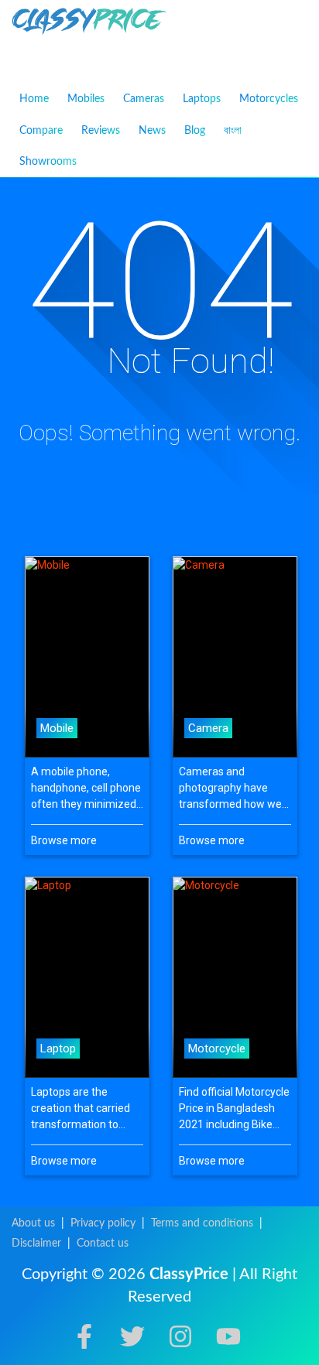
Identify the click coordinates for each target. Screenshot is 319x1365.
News (152, 130)
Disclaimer (36, 1243)
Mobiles (86, 99)
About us (33, 1223)
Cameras (143, 99)
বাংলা (233, 130)
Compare (41, 130)
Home (34, 99)
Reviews (100, 130)
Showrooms (48, 161)
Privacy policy (102, 1223)
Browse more (64, 840)
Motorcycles (268, 99)
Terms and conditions (202, 1223)
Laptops (202, 99)
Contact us (103, 1243)
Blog (194, 130)
